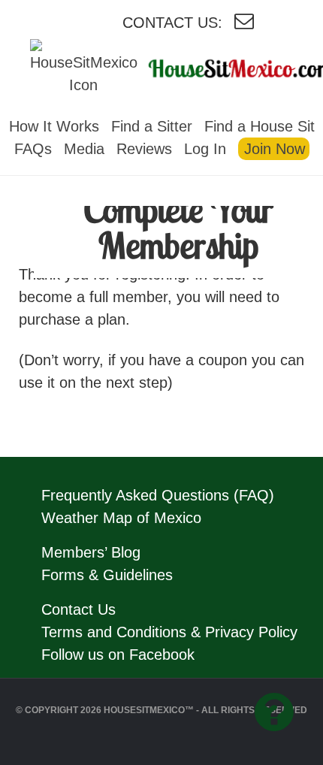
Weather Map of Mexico (121, 517)
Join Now (274, 149)
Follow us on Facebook (118, 654)
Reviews (144, 149)
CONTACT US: (172, 22)
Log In (205, 149)
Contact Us (78, 609)
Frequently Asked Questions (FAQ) (157, 495)
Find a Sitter (151, 126)
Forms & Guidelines (107, 575)
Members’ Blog (90, 552)
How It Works (54, 126)
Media (84, 149)
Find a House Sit (259, 126)
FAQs (33, 149)
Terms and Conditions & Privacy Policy (169, 632)
